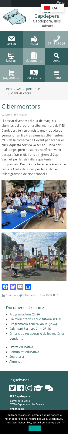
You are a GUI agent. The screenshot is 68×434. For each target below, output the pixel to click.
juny (29, 89)
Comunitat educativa (24, 352)
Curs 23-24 (46, 295)
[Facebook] (20, 388)
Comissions (11, 295)
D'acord (35, 428)
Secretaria (16, 357)
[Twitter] (12, 388)
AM (19, 89)
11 (39, 89)
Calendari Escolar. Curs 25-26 (30, 329)
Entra (62, 3)
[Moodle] (38, 388)
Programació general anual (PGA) (33, 324)
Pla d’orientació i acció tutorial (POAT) (36, 319)
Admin (8, 115)
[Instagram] (29, 388)
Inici (9, 89)
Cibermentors (31, 295)
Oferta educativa (21, 347)
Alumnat (15, 361)
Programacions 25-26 (24, 314)
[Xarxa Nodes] (49, 388)
